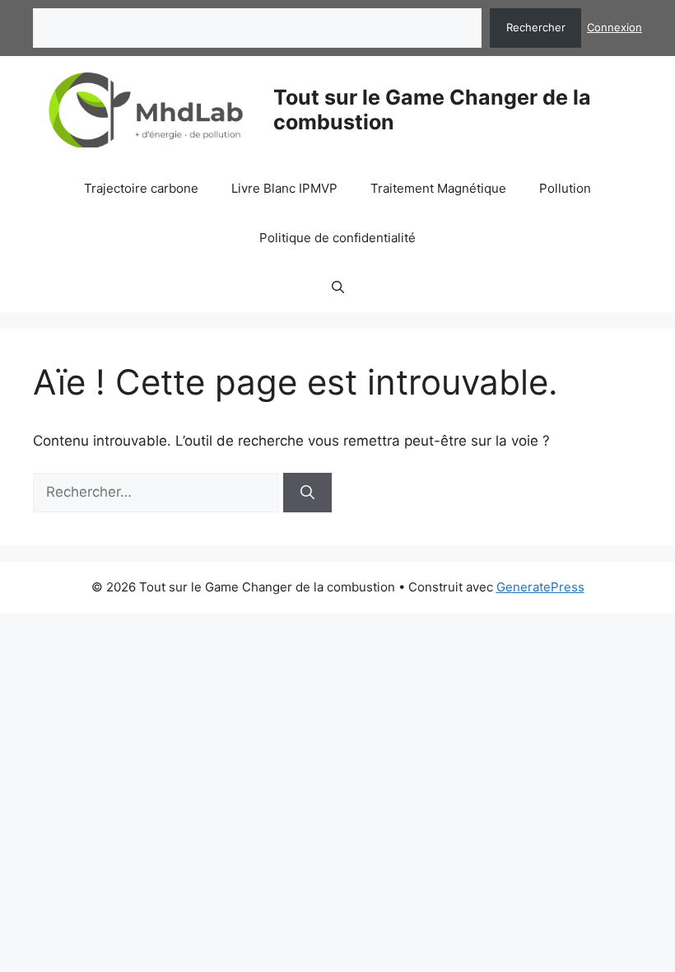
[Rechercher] (307, 492)
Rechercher (536, 27)
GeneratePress (540, 587)
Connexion (614, 27)
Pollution (565, 188)
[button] (338, 287)
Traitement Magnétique (438, 188)
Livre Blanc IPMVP (284, 188)
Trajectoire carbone (141, 188)
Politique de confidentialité (337, 237)
